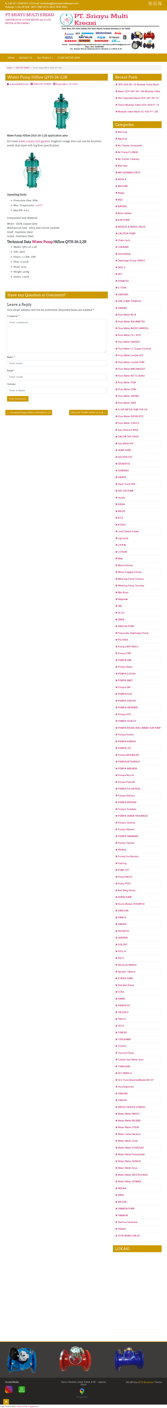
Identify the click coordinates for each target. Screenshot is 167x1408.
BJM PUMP (124, 219)
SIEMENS (123, 937)
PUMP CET (123, 870)
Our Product (44, 58)
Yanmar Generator (128, 1222)
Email (11, 370)
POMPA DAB (124, 660)
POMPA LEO (124, 748)
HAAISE (122, 477)
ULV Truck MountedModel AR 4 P (136, 1080)
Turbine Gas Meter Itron (131, 1059)
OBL (120, 606)
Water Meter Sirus (127, 1168)
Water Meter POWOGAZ (131, 1147)
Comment (13, 316)
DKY (120, 274)
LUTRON (122, 551)
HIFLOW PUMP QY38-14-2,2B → (88, 412)
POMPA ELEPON (126, 673)
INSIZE (121, 511)
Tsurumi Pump (126, 1052)
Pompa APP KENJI (128, 646)
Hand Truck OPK (126, 484)
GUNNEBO (123, 470)
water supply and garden (34, 141)
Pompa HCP (124, 714)
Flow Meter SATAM (128, 396)
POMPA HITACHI (127, 721)
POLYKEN (123, 639)
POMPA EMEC (125, 680)
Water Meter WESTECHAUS (133, 1174)
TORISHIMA (124, 1039)
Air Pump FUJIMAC (128, 152)
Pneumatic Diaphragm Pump (133, 633)
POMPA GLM (125, 693)
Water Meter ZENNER (129, 1181)
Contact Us (25, 58)
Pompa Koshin (126, 734)
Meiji (120, 558)
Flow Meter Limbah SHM (131, 362)
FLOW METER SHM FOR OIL (133, 409)
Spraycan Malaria (127, 964)
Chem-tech (124, 240)
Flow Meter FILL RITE (129, 335)
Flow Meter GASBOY (129, 341)
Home (11, 58)
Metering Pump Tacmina (131, 585)
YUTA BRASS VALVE (129, 1235)
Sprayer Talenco (127, 971)
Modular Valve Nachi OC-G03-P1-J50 (138, 111)
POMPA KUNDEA (127, 741)
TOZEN (122, 1046)
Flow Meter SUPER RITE (131, 416)
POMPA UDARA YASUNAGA (133, 815)
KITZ (120, 517)
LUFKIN (122, 545)
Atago (121, 192)
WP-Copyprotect (31, 1406)
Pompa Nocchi (126, 775)
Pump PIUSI (124, 883)
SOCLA (122, 951)
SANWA (122, 924)
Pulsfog (122, 863)
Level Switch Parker (128, 531)
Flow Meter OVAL (127, 389)
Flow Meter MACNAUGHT (131, 368)
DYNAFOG (123, 281)
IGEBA (121, 504)
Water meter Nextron (129, 1134)
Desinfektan (124, 253)
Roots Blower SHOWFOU (131, 903)
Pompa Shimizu (126, 795)
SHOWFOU (123, 931)
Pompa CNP (124, 653)
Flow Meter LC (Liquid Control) (134, 348)
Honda (121, 497)
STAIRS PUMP (125, 978)
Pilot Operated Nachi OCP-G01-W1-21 (138, 98)
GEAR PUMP (124, 450)
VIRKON (122, 1100)
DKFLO (121, 267)
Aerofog (122, 132)
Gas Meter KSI (125, 443)
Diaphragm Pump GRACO (131, 260)
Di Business (147, 1382)
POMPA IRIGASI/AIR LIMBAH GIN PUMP (139, 727)
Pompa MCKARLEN (128, 755)
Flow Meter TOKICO (128, 423)
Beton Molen (125, 213)
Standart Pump (126, 985)
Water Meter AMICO (129, 1113)
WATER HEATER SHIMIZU (131, 1107)
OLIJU (121, 612)
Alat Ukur (123, 165)
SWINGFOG (124, 1005)
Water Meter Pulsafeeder (131, 1154)
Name (11, 357)
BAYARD (122, 206)
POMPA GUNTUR (127, 700)
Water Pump (42, 242)
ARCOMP (123, 186)
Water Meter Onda (128, 1140)
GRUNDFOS (124, 463)
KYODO (122, 524)
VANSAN (123, 1093)
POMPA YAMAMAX (128, 836)
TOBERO (122, 1032)
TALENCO (123, 1012)
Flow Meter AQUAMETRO (131, 321)
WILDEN (122, 1201)
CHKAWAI (123, 247)
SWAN (121, 998)
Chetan (19, 1406)
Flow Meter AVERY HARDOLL (133, 328)
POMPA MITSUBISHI (129, 761)
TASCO (122, 1019)
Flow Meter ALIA (127, 314)
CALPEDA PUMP (127, 233)
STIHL (121, 991)
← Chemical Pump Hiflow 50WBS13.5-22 (28, 412)
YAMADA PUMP (126, 1208)
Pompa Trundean (127, 809)
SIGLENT (123, 944)
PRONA (122, 849)
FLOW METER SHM (69, 58)
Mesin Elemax (125, 565)
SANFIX (122, 917)
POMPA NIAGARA (127, 768)
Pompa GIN (124, 687)
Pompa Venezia (126, 822)
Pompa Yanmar (126, 842)
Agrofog (122, 138)
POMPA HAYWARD (128, 707)
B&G (120, 199)
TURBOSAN (124, 1066)
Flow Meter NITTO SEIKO (131, 375)
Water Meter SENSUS (129, 1161)
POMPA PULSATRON (129, 788)
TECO (121, 1025)
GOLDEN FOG (125, 457)
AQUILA (122, 179)
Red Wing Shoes (127, 890)
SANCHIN (123, 910)
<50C (39, 205)
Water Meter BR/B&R (129, 1120)
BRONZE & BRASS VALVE (132, 226)
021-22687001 (20, 3)
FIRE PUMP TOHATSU (129, 301)
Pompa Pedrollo (126, 782)
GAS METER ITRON (128, 436)
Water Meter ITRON (128, 1127)
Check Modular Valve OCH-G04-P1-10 (138, 104)
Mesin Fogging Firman (130, 572)
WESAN (122, 1188)
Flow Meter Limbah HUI (130, 355)
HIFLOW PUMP (22, 68)
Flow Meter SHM (127, 402)
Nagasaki (123, 599)
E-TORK (122, 287)
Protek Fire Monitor (128, 856)
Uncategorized (126, 1086)
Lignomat (123, 538)
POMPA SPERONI (127, 802)
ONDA (121, 619)
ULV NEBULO (125, 1073)
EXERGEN (123, 294)
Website (11, 384)
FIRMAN (122, 308)
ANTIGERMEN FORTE (129, 172)
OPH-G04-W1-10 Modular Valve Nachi (138, 84)
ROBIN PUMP (125, 897)
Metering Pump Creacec (131, 578)
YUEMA (122, 1229)
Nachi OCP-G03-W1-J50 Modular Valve (139, 91)
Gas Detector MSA (128, 429)
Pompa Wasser (126, 829)
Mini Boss (123, 592)
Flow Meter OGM (127, 382)
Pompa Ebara (125, 666)
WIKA (121, 1195)
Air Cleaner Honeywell (130, 145)
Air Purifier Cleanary (128, 159)
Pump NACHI (125, 876)
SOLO (121, 958)
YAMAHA (123, 1215)
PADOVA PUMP (126, 626)
